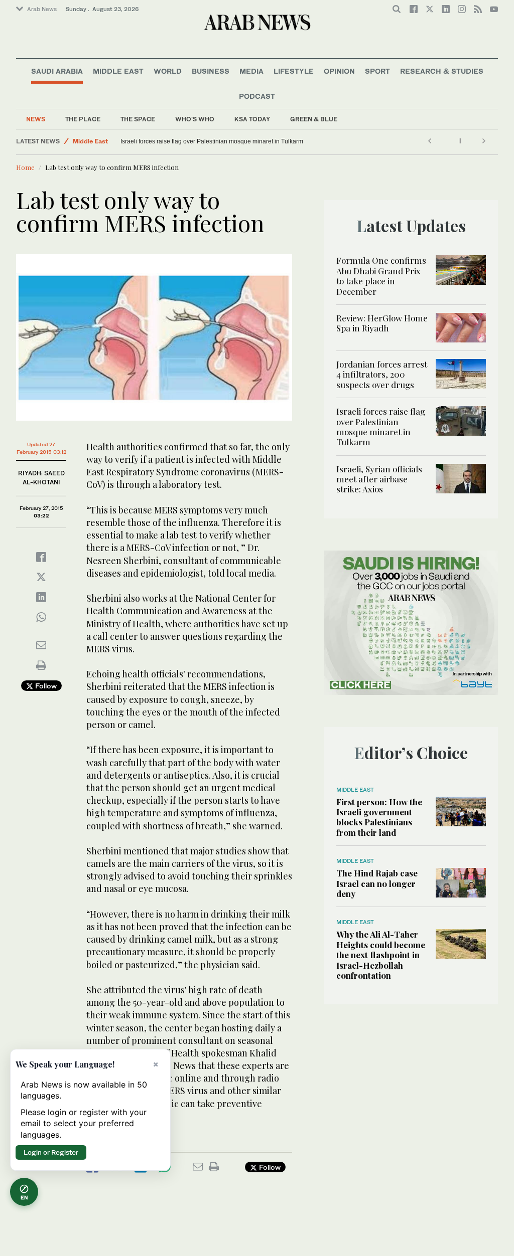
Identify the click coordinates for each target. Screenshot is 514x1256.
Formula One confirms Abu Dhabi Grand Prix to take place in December (381, 275)
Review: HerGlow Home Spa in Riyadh (382, 322)
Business (210, 71)
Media (251, 71)
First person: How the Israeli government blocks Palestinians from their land (379, 817)
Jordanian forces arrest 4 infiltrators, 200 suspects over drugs (381, 374)
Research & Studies (441, 71)
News (35, 119)
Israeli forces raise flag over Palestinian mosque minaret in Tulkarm (211, 141)
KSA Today (252, 119)
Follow (45, 685)
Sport (377, 71)
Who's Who (194, 119)
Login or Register (51, 1152)
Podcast (257, 96)
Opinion (339, 71)
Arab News (42, 9)
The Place (82, 119)
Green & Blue (313, 119)
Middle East (118, 71)
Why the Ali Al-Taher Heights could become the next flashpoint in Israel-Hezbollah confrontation (380, 955)
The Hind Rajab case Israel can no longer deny (377, 883)
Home (25, 167)
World (168, 71)
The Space (137, 119)
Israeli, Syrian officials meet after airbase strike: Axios (379, 479)
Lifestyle (294, 71)
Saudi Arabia (57, 71)
